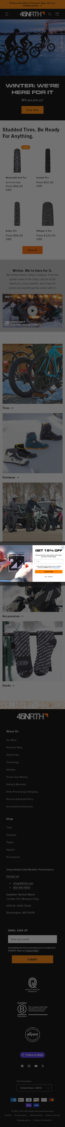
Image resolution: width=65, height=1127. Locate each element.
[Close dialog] (62, 547)
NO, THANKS (49, 576)
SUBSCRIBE (48, 572)
